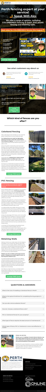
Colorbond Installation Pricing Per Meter (33, 365)
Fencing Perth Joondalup (8, 379)
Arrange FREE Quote (9, 59)
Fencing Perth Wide (7, 377)
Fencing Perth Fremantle (8, 381)
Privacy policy (43, 390)
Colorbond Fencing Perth (30, 363)
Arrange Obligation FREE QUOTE (14, 110)
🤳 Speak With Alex (23, 16)
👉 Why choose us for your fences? (23, 0)
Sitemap (38, 390)
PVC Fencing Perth (29, 368)
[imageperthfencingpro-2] (32, 56)
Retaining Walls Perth (29, 367)
